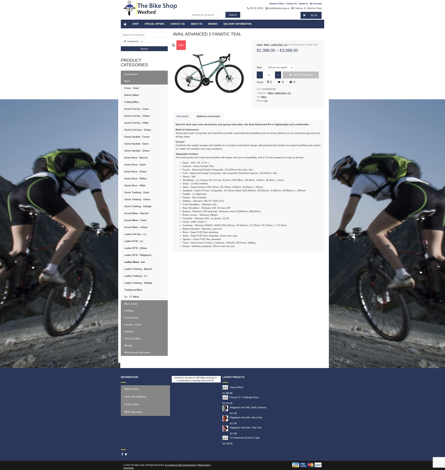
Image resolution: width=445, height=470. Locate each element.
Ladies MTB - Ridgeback (137, 255)
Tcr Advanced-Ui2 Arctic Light (245, 437)
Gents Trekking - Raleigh (138, 206)
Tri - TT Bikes (131, 296)
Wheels (128, 345)
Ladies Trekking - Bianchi (138, 269)
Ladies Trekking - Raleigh (138, 282)
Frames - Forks (132, 324)
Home (259, 44)
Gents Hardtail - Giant (136, 143)
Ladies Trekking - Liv (135, 275)
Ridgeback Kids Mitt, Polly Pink (246, 427)
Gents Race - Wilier (135, 185)
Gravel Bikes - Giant (135, 220)
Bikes (127, 81)
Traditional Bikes (133, 289)
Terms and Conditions (135, 396)
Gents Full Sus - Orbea (137, 115)
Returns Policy (277, 3)
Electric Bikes (131, 95)
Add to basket (303, 75)
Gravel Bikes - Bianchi (136, 213)
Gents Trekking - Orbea (137, 199)
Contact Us (291, 3)
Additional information (208, 116)
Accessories (130, 74)
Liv (266, 100)
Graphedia (128, 468)
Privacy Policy (131, 404)
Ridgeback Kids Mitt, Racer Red (246, 417)
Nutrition (129, 331)
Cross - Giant (131, 88)
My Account (316, 3)
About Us (303, 3)
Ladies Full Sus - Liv (135, 234)
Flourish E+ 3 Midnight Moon (244, 397)
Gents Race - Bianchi (136, 157)
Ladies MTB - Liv (133, 241)
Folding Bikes (131, 102)
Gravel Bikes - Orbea (135, 227)
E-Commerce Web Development (180, 465)
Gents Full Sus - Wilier (136, 122)
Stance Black (236, 387)
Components (131, 317)
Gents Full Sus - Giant (136, 108)
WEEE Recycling (133, 412)
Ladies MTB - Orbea (135, 248)
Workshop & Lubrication (137, 352)
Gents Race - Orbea (135, 171)
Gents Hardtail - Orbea (136, 150)
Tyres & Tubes (132, 338)
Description (182, 116)
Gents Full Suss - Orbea (137, 129)
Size (259, 67)
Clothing (128, 310)
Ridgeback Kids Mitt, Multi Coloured (248, 407)
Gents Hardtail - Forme (137, 136)
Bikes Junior (131, 303)
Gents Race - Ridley (135, 178)
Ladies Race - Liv (134, 262)
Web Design (204, 465)
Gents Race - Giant (134, 164)
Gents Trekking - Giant (136, 192)
